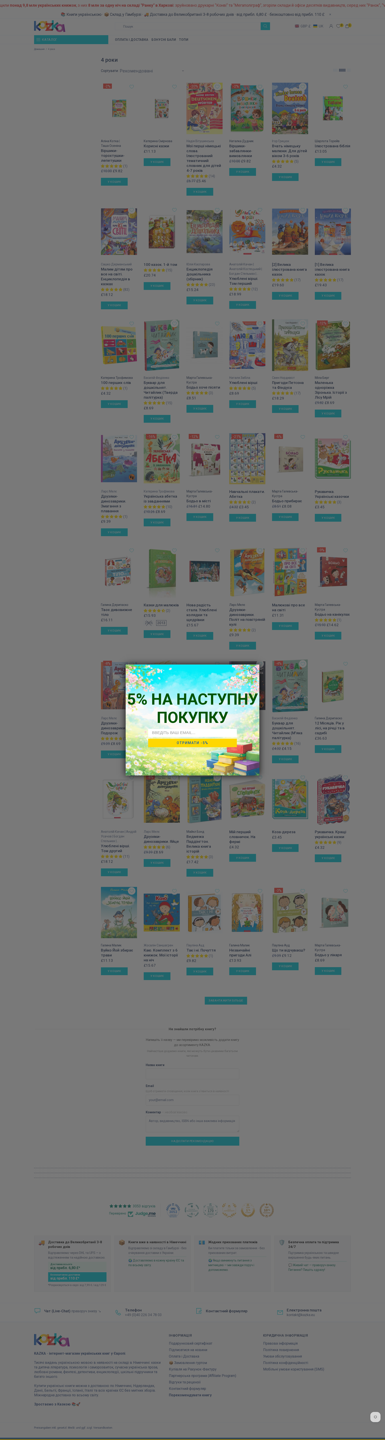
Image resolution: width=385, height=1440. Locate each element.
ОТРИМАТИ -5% (192, 743)
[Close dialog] (253, 671)
